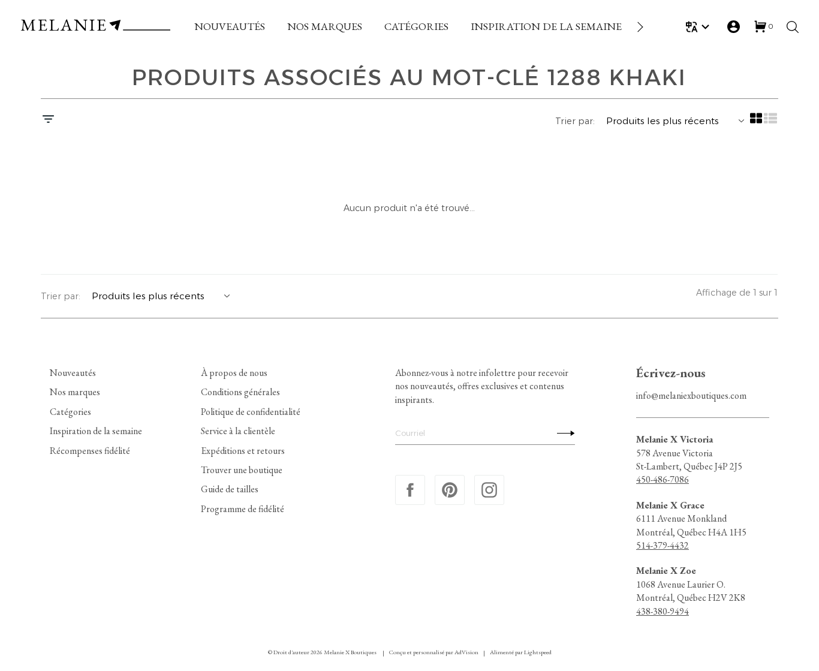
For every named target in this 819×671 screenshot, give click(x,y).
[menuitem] (229, 26)
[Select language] (699, 26)
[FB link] (410, 490)
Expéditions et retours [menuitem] (243, 450)
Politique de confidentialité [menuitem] (250, 411)
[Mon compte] (733, 26)
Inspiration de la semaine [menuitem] (96, 431)
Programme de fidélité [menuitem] (242, 508)
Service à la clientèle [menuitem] (238, 431)
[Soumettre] (563, 433)
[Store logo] (95, 26)
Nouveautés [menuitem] (73, 372)
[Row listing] (771, 122)
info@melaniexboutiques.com (691, 395)
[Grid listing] (757, 122)
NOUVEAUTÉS (229, 26)
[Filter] (48, 121)
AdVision (466, 652)
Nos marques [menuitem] (75, 392)
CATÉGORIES (416, 26)
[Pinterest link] (450, 490)
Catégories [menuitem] (70, 411)
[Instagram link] (489, 490)
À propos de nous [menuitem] (234, 372)
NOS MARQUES (324, 26)
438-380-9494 (662, 610)
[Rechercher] (793, 27)
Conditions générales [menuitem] (240, 392)
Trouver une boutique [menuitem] (241, 470)
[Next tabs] (639, 27)
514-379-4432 (662, 545)
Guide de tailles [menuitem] (229, 489)
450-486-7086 (662, 479)
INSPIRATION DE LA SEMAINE (546, 26)
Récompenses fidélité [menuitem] (90, 450)
